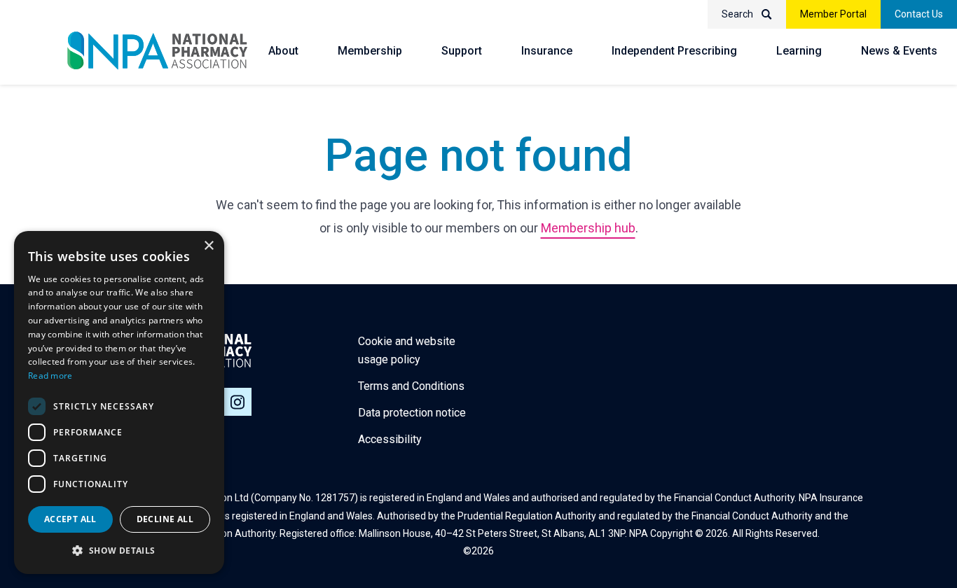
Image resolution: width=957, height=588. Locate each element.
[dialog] (119, 402)
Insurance (546, 50)
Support (461, 50)
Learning (799, 50)
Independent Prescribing (674, 50)
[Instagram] (237, 402)
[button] (119, 551)
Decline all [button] (165, 519)
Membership (370, 50)
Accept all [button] (70, 519)
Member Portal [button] (833, 14)
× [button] (208, 246)
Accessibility (390, 439)
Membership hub (588, 227)
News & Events (899, 50)
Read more (50, 376)
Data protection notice (412, 412)
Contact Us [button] (919, 14)
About (283, 50)
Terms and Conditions (411, 386)
